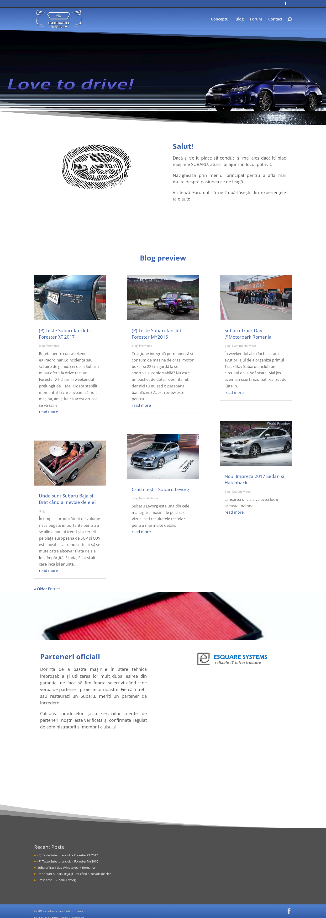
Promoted (52, 346)
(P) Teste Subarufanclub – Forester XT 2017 (66, 333)
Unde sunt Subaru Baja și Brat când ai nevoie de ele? (67, 499)
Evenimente (240, 346)
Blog (240, 19)
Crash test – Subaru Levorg (160, 489)
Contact (275, 19)
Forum (256, 19)
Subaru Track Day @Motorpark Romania (248, 333)
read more (48, 411)
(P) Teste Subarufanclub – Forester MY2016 (159, 333)
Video (154, 498)
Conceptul (220, 19)
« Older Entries (47, 589)
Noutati (144, 498)
